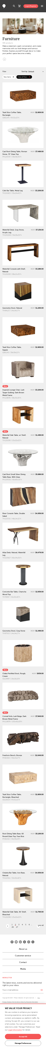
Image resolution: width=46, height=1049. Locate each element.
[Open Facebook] (12, 941)
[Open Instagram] (28, 941)
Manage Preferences (23, 1043)
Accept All (23, 1037)
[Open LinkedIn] (24, 941)
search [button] (14, 6)
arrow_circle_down (4, 59)
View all (41, 925)
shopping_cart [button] (19, 6)
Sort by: (25, 71)
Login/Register (30, 6)
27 (17, 927)
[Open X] (32, 941)
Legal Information (15, 1030)
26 (13, 927)
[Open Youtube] (16, 941)
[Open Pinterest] (20, 941)
